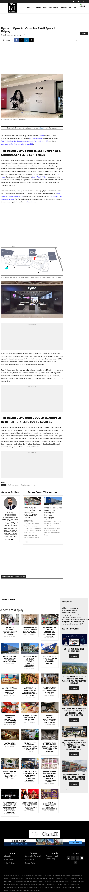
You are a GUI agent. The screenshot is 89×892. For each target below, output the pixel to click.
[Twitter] (81, 1)
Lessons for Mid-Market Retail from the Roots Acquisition (9, 774)
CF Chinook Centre (35, 138)
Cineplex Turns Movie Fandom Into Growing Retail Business (9, 659)
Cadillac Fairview (30, 202)
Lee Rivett (49, 665)
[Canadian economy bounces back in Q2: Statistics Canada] (10, 619)
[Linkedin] (26, 40)
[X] (21, 40)
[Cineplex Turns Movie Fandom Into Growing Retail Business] (53, 501)
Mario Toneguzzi (9, 636)
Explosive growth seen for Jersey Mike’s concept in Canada (9, 690)
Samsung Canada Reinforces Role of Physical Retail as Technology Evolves (30, 776)
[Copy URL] (31, 40)
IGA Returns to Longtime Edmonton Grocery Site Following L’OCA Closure (32, 512)
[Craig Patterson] (10, 503)
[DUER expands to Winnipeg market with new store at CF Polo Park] (30, 619)
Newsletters (8, 859)
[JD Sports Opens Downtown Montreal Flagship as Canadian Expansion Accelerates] (30, 648)
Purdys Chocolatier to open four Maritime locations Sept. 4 (49, 805)
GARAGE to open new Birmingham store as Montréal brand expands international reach (50, 777)
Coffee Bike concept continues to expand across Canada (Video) (9, 719)
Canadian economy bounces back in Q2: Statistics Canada (10, 631)
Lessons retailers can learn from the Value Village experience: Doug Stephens (29, 691)
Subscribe (42, 128)
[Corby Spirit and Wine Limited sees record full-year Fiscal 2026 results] (30, 794)
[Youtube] (82, 858)
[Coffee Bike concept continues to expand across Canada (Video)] (10, 707)
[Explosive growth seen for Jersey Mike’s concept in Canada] (10, 679)
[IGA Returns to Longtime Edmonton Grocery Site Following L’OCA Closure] (32, 501)
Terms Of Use (30, 859)
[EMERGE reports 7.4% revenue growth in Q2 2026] (30, 707)
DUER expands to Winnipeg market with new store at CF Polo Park (29, 630)
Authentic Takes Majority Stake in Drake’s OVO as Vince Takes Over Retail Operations (49, 747)
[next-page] (28, 542)
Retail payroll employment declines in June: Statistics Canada (49, 690)
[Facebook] (76, 1)
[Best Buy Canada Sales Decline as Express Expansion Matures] (50, 648)
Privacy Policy (30, 863)
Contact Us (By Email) (33, 856)
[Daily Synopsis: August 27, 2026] (10, 734)
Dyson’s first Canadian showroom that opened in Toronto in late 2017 (24, 141)
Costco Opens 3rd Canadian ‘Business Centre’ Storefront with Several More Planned (74, 777)
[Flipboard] (78, 1)
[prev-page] (25, 542)
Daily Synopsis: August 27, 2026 (9, 744)
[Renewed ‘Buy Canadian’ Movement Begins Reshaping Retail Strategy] (30, 734)
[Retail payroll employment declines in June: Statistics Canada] (50, 679)
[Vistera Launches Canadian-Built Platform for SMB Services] (50, 707)
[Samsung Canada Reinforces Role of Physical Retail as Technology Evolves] (30, 763)
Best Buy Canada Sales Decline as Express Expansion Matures (50, 660)
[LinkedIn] (73, 1)
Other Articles (9, 863)
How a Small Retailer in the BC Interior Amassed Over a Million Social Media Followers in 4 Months (74, 712)
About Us (7, 856)
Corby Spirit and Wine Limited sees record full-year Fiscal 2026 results (29, 805)
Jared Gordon (9, 778)
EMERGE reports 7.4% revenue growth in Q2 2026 (30, 718)
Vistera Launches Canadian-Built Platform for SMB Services (49, 719)
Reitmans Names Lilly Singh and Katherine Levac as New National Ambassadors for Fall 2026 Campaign (10, 807)
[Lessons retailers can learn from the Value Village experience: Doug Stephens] (30, 679)
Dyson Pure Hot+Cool (39, 177)
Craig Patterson (8, 35)
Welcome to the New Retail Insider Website (74, 650)
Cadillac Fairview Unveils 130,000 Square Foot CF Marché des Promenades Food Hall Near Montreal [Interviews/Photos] (74, 745)
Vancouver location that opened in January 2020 (17, 144)
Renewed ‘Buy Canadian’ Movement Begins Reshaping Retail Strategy (29, 746)
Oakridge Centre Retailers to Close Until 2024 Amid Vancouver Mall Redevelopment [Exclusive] (74, 680)
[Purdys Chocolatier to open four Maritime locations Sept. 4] (50, 794)
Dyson (42, 136)
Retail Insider (9, 746)
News (3, 482)
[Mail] (12, 539)
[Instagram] (83, 1)
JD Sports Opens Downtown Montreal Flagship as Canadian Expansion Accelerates (30, 662)
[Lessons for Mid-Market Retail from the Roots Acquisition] (10, 763)
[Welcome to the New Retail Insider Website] (74, 640)
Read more (74, 656)
